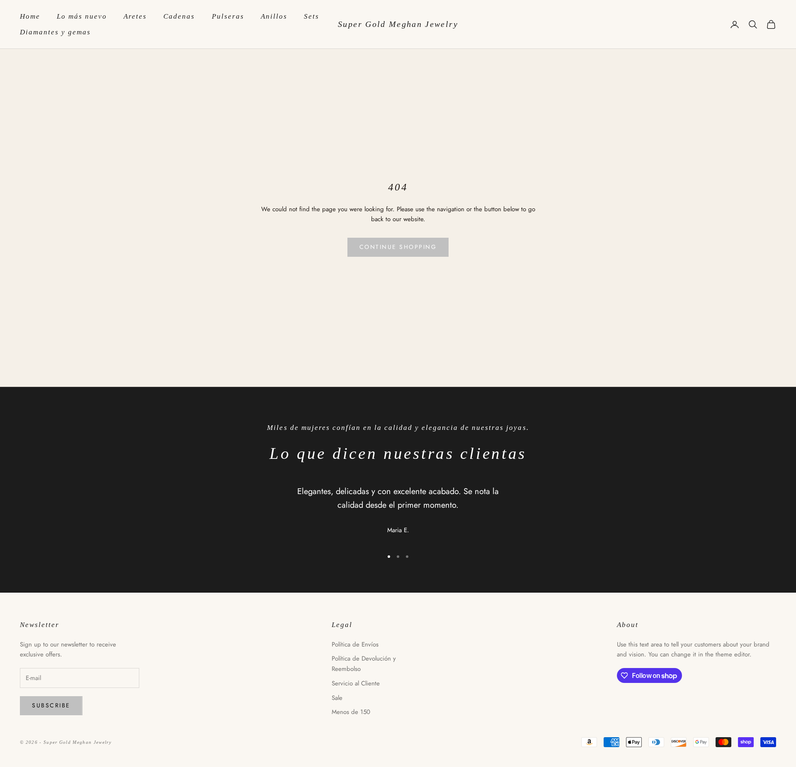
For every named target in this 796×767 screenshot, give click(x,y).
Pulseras (228, 16)
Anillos (274, 16)
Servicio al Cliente (356, 683)
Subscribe (51, 705)
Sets (311, 16)
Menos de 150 (351, 711)
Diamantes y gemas (55, 32)
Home (30, 16)
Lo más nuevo (82, 16)
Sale (337, 697)
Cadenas (179, 16)
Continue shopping (398, 247)
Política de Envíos (355, 644)
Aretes (135, 16)
